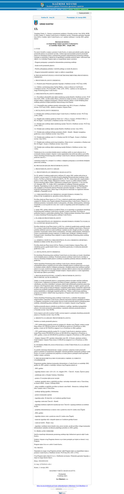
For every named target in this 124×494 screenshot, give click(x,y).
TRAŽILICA (77, 9)
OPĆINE (59, 9)
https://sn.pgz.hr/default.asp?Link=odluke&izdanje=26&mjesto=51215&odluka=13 (62, 486)
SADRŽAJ (39, 9)
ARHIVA (70, 9)
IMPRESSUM (84, 9)
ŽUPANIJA (46, 9)
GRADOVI (53, 9)
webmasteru (59, 489)
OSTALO (65, 9)
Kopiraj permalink (84, 13)
